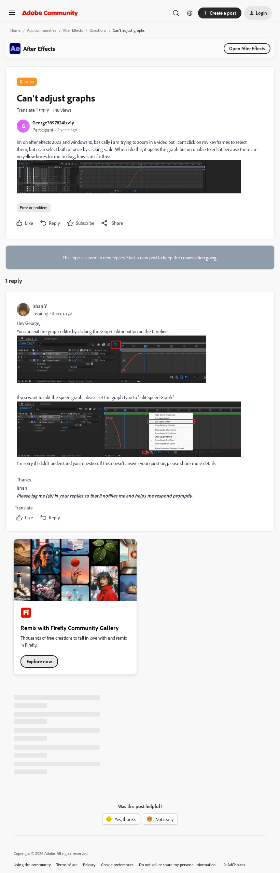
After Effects (73, 30)
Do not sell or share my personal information (177, 864)
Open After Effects (247, 48)
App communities (41, 30)
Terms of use (67, 864)
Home (15, 30)
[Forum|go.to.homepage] (50, 13)
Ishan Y (39, 306)
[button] (12, 15)
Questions (97, 30)
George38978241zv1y (53, 122)
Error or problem (33, 207)
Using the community (32, 864)
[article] (139, 412)
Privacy (89, 864)
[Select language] (189, 13)
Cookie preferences (117, 864)
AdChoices (236, 864)
